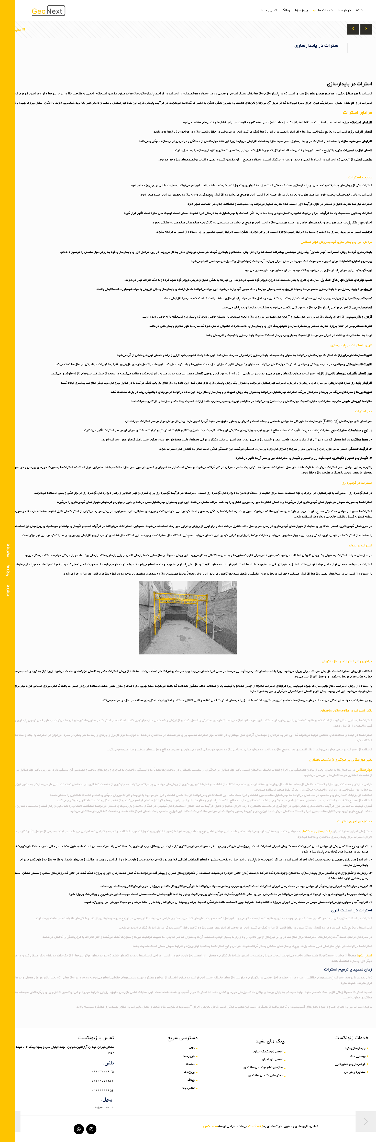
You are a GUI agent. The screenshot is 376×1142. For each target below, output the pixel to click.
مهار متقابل (309, 242)
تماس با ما (8, 550)
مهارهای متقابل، (331, 280)
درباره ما (8, 590)
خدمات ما (325, 10)
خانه (359, 10)
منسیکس (210, 1126)
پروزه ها (8, 570)
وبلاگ (286, 10)
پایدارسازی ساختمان (316, 831)
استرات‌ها (330, 526)
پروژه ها (301, 10)
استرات (320, 123)
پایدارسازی (299, 141)
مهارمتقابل (355, 223)
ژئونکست (255, 1126)
